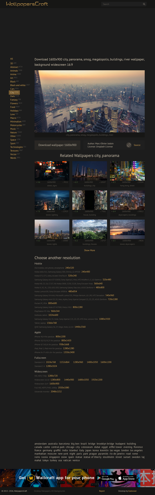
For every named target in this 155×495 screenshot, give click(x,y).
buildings (103, 134)
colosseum (87, 447)
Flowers (16, 103)
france (38, 450)
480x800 (100, 287)
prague (93, 453)
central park (57, 447)
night (72, 453)
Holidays (16, 110)
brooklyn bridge (105, 443)
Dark (14, 96)
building (131, 443)
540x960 (110, 295)
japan (88, 450)
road (128, 453)
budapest (120, 443)
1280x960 (78, 362)
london (125, 450)
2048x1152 (56, 391)
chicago (70, 447)
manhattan (40, 453)
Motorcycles (17, 125)
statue (78, 457)
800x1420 (66, 340)
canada (38, 447)
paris (79, 453)
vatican (67, 460)
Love (14, 114)
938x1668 (64, 344)
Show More (89, 250)
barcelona (64, 443)
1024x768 (51, 362)
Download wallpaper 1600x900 (57, 145)
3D (13, 63)
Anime (15, 74)
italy (81, 450)
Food (14, 107)
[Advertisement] (90, 32)
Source (137, 145)
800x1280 (77, 307)
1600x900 (54, 383)
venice (76, 460)
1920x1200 (96, 379)
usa (60, 460)
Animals (16, 70)
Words (15, 157)
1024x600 (53, 315)
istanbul (73, 450)
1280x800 (55, 379)
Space (15, 139)
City (14, 92)
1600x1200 (106, 362)
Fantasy (15, 99)
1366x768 (52, 322)
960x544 (55, 311)
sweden (136, 457)
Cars (14, 88)
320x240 (72, 275)
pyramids (103, 453)
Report (102, 491)
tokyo (46, 460)
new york (63, 453)
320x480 (107, 279)
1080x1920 (104, 318)
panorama (75, 134)
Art (13, 77)
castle (46, 447)
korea (96, 450)
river (111, 134)
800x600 (52, 303)
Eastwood (132, 491)
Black (14, 81)
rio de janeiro (117, 453)
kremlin (104, 450)
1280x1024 (51, 366)
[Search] (144, 4)
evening (128, 447)
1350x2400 (69, 352)
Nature (16, 132)
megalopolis (92, 134)
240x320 (69, 267)
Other (15, 136)
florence (138, 447)
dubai (97, 447)
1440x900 (69, 379)
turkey (53, 460)
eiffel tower (115, 447)
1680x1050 (83, 379)
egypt (105, 447)
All (11, 58)
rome (135, 453)
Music (14, 128)
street (118, 457)
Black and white (20, 85)
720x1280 (113, 299)
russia (44, 457)
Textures (16, 150)
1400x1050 (92, 362)
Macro (15, 117)
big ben (75, 443)
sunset (126, 457)
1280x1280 (68, 348)
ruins (37, 457)
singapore (54, 457)
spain (71, 457)
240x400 (85, 271)
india (65, 450)
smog (83, 134)
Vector (15, 154)
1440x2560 (80, 326)
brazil (84, 443)
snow (64, 457)
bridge (91, 443)
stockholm (108, 457)
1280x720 (53, 375)
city (67, 134)
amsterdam (41, 443)
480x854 (72, 291)
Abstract (16, 67)
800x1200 (60, 336)
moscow (52, 453)
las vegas (115, 450)
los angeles (136, 450)
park (85, 453)
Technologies (18, 147)
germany (47, 450)
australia (53, 443)
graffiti (57, 450)
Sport (14, 143)
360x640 (98, 283)
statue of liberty (92, 457)
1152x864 (64, 362)
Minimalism (18, 121)
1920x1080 (63, 387)
